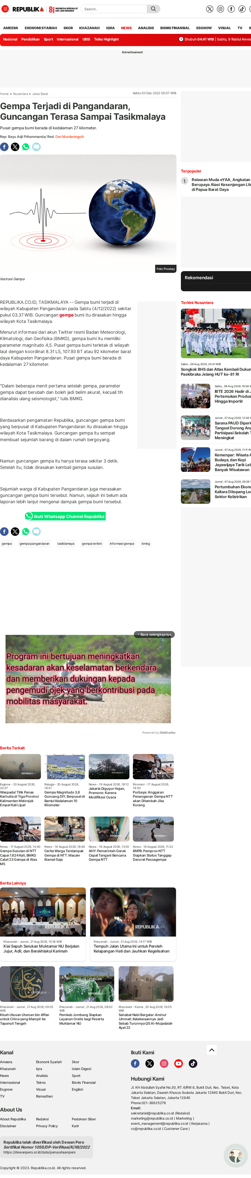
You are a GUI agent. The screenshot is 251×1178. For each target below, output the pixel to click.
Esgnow (6, 1089)
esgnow (204, 28)
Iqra (39, 1069)
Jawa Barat (40, 94)
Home (4, 94)
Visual (41, 1089)
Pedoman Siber (84, 1119)
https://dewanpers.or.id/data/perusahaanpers (39, 1152)
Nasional (10, 39)
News (4, 1075)
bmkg (146, 543)
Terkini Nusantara (197, 302)
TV (240, 28)
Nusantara (20, 94)
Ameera (6, 1062)
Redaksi (42, 1119)
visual (224, 28)
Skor (75, 1062)
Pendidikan (30, 39)
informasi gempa (122, 543)
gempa (67, 315)
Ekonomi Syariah (41, 28)
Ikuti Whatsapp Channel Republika (69, 516)
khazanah (89, 28)
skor (68, 28)
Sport (48, 39)
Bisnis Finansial (175, 28)
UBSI (86, 39)
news (126, 28)
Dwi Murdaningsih (69, 136)
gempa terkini (92, 543)
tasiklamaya (65, 543)
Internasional (67, 39)
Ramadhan (44, 1096)
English (77, 1089)
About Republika (13, 1119)
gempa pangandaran (35, 543)
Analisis (42, 1075)
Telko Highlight (106, 39)
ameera (10, 28)
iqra (110, 28)
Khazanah (7, 1069)
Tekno (41, 1082)
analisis (146, 28)
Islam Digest (81, 1069)
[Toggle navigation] (5, 9)
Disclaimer (8, 1126)
